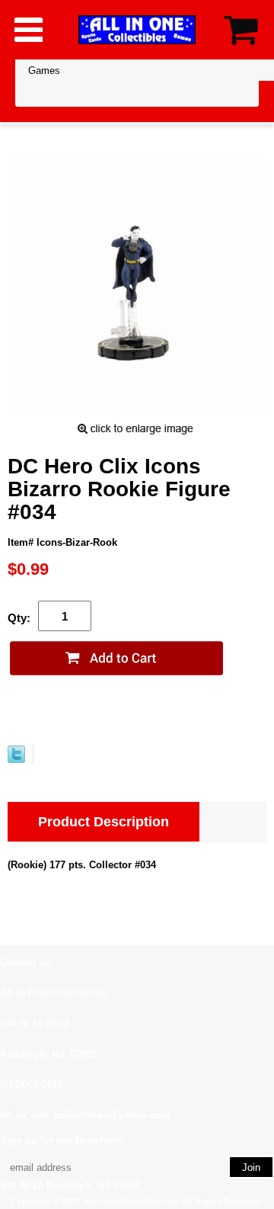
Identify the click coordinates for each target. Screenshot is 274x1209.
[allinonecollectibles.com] (137, 29)
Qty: (19, 617)
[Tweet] (16, 759)
